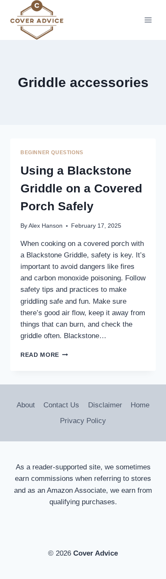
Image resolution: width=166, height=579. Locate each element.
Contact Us (61, 405)
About (26, 405)
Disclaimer (105, 405)
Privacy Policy (83, 421)
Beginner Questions (51, 152)
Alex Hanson (46, 226)
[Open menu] (148, 20)
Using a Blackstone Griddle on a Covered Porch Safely (81, 188)
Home (140, 405)
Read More (44, 355)
